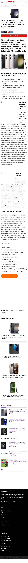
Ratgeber (3, 523)
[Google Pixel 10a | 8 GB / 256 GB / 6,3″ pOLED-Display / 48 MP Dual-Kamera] (14, 349)
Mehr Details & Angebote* (9, 276)
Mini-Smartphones (5, 525)
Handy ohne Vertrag (5, 538)
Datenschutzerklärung (6, 510)
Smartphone (4, 312)
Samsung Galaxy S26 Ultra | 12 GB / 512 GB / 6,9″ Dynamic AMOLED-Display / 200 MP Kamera (13, 337)
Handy (16, 310)
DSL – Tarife (4, 550)
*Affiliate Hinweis (5, 512)
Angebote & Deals (12, 446)
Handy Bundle (4, 548)
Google (10, 421)
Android (7, 310)
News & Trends (4, 521)
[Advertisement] (14, 294)
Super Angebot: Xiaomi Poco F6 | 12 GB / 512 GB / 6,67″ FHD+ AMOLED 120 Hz (17, 444)
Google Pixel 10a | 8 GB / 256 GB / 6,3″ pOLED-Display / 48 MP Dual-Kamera (12, 357)
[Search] (25, 2)
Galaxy (12, 310)
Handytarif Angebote (6, 540)
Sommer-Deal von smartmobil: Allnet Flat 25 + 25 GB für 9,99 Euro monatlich (18, 453)
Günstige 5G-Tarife (5, 546)
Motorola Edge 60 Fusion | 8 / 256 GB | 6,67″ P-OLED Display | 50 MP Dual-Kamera (18, 411)
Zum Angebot (14, 36)
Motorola (11, 413)
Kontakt (3, 514)
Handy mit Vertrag (5, 536)
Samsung (21, 310)
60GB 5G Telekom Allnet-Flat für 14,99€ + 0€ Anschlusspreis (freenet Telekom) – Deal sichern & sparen (17, 462)
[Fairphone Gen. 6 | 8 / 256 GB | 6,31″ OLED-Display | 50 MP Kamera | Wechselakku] (14, 387)
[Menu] (1, 2)
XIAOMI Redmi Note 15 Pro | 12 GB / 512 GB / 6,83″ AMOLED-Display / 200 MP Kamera (14, 376)
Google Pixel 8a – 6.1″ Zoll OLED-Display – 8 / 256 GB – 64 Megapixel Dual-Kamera (17, 430)
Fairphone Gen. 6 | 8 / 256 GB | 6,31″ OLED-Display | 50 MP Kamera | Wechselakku (13, 395)
